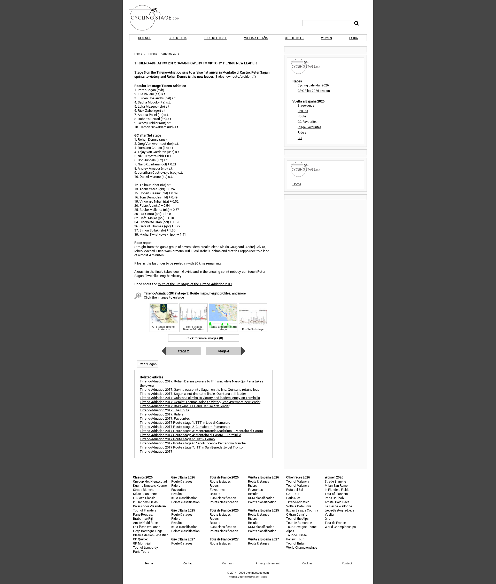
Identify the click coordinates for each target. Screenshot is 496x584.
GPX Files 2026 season (314, 91)
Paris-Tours (141, 551)
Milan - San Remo (145, 494)
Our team (228, 563)
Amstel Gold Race (145, 523)
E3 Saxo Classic (144, 498)
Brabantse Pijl (143, 518)
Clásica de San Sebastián (150, 535)
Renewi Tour (295, 539)
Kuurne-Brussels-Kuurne (150, 485)
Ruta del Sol (294, 489)
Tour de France (215, 38)
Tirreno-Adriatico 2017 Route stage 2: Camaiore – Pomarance (185, 426)
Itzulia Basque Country (302, 510)
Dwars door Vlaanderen (149, 506)
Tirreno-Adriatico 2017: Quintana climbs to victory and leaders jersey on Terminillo (200, 397)
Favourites (178, 489)
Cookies (307, 563)
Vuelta (329, 514)
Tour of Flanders (144, 510)
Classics (144, 38)
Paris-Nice (293, 498)
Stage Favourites (309, 127)
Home (138, 53)
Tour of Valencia (297, 481)
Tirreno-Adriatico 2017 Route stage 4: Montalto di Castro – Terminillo (190, 435)
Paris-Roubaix (143, 514)
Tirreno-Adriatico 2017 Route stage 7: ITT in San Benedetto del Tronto (191, 447)
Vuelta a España (256, 38)
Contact (347, 563)
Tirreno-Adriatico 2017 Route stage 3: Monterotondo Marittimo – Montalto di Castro (201, 430)
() (235, 76)
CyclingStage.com (157, 17)
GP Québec (140, 539)
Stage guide (306, 105)
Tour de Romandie (299, 523)
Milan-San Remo (336, 485)
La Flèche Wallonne (146, 527)
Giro (327, 518)
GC (300, 138)
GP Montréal (142, 543)
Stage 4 (223, 351)
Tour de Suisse (296, 535)
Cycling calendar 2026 (313, 85)
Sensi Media (260, 576)
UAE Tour (292, 494)
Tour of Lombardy (145, 547)
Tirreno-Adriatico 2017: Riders (161, 414)
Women (326, 38)
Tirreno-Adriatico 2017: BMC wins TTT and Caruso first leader (184, 406)
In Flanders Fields (145, 502)
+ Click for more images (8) (203, 338)
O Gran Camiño (296, 514)
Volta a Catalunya (299, 506)
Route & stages (181, 481)
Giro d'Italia (178, 38)
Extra (353, 38)
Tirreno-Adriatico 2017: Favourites (165, 418)
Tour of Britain (296, 543)
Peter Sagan (147, 364)
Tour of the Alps (297, 518)
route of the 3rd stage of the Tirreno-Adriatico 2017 (195, 284)
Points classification (185, 502)
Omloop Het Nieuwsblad (150, 481)
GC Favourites (307, 121)
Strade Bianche (143, 489)
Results (303, 111)
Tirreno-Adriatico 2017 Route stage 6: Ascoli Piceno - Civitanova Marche (193, 443)
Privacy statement (268, 563)
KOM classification (184, 498)
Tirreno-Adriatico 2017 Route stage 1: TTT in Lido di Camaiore (185, 422)
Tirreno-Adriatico (297, 502)
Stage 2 (183, 351)
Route (302, 116)
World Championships (301, 547)
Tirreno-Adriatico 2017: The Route (164, 410)
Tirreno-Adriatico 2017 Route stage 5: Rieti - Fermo (177, 439)
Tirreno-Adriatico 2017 (156, 451)
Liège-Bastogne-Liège (147, 531)
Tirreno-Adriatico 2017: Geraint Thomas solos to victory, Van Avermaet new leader (200, 401)
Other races (294, 38)
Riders (302, 132)
